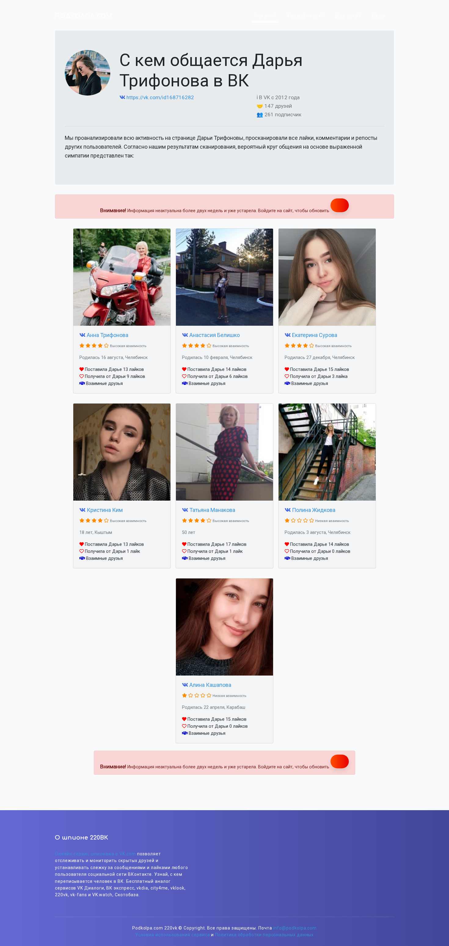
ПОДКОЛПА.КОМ (83, 16)
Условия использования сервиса (172, 934)
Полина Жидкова (313, 510)
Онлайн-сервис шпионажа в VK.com (95, 853)
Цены (378, 15)
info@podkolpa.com (295, 928)
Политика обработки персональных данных (264, 934)
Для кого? (348, 15)
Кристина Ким (105, 510)
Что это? (265, 15)
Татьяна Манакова (212, 510)
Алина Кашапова (210, 685)
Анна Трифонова (107, 335)
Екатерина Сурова (314, 335)
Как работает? (305, 15)
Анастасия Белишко (214, 335)
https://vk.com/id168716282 (160, 97)
